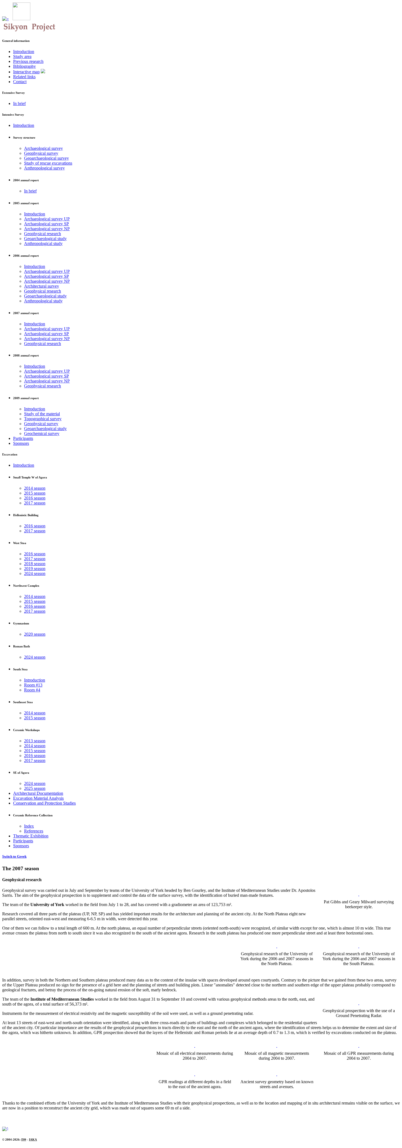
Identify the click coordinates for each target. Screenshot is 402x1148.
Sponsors (21, 443)
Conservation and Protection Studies (44, 803)
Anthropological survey (44, 168)
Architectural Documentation (38, 793)
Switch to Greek (14, 856)
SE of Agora (21, 772)
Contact (20, 81)
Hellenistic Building (26, 515)
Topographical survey (43, 418)
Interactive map (26, 71)
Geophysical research (42, 233)
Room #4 (32, 690)
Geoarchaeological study (45, 238)
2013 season (34, 740)
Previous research (28, 61)
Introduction (23, 51)
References (33, 831)
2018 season (34, 563)
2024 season (34, 573)
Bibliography (24, 66)
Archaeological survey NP (47, 228)
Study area (22, 56)
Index (29, 826)
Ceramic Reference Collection (33, 815)
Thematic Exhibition (30, 836)
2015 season (34, 493)
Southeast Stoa (23, 702)
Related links (24, 76)
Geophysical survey (41, 153)
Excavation (9, 454)
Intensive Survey (13, 114)
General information (16, 40)
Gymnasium (21, 623)
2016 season (34, 498)
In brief (19, 103)
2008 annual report (26, 355)
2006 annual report (26, 255)
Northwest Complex (26, 585)
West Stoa (19, 543)
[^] (5, 1128)
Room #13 (33, 685)
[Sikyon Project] (21, 18)
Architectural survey (41, 286)
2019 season (34, 568)
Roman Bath (21, 646)
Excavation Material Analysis (38, 798)
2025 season (34, 788)
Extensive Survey (13, 92)
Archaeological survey (43, 148)
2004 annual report (26, 180)
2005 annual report (26, 203)
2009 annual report (26, 398)
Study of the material (42, 413)
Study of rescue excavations (48, 163)
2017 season (34, 503)
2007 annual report (26, 313)
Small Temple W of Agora (30, 477)
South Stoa (20, 669)
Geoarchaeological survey (46, 158)
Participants (23, 438)
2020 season (34, 634)
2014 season (34, 488)
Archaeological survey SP (46, 223)
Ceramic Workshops (26, 730)
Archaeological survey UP (47, 219)
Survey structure (24, 137)
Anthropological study (43, 243)
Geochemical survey (41, 433)
